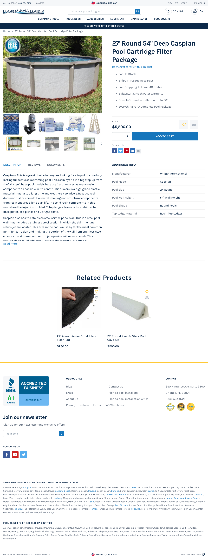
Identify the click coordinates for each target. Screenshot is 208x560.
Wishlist (178, 11)
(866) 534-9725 (25, 3)
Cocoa (133, 487)
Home (6, 31)
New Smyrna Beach (189, 498)
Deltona (115, 491)
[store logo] (23, 11)
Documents (56, 164)
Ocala (91, 501)
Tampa (94, 508)
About (184, 3)
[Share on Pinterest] (126, 150)
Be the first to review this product (132, 66)
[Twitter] (23, 454)
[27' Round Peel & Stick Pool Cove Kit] (129, 309)
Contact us (116, 386)
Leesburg (57, 498)
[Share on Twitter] (120, 150)
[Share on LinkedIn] (132, 150)
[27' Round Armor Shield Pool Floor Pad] (79, 309)
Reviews (34, 164)
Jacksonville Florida (115, 494)
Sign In (201, 3)
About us (72, 399)
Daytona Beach (62, 491)
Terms (97, 405)
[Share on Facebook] (114, 150)
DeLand (92, 491)
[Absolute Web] (203, 554)
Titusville (135, 508)
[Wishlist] (168, 11)
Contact (40, 3)
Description (12, 164)
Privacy (71, 405)
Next (101, 143)
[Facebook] (6, 454)
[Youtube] (15, 454)
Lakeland (198, 494)
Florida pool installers (123, 392)
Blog (170, 3)
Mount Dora (173, 498)
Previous (4, 143)
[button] (96, 291)
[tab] (12, 166)
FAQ (176, 3)
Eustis (151, 491)
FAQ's (69, 392)
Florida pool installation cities (128, 399)
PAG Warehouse (115, 405)
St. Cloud (19, 508)
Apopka (27, 487)
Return (84, 405)
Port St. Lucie (121, 505)
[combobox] (104, 11)
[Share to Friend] (138, 151)
